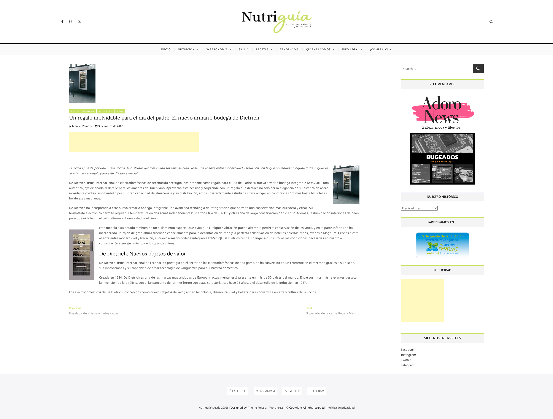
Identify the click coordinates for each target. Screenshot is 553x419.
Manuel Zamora (82, 126)
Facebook (407, 349)
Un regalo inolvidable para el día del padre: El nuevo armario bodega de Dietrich (164, 117)
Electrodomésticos (82, 111)
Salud (244, 49)
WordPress (276, 407)
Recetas (262, 49)
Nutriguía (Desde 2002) (213, 407)
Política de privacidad (341, 407)
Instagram (408, 355)
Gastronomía (217, 49)
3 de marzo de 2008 (110, 126)
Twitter (406, 360)
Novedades (105, 111)
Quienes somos (318, 49)
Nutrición (186, 49)
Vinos (120, 111)
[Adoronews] (442, 96)
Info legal (350, 49)
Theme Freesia (257, 407)
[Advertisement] (134, 142)
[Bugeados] (442, 134)
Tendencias (289, 49)
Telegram (408, 365)
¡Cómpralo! (379, 49)
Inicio (166, 49)
